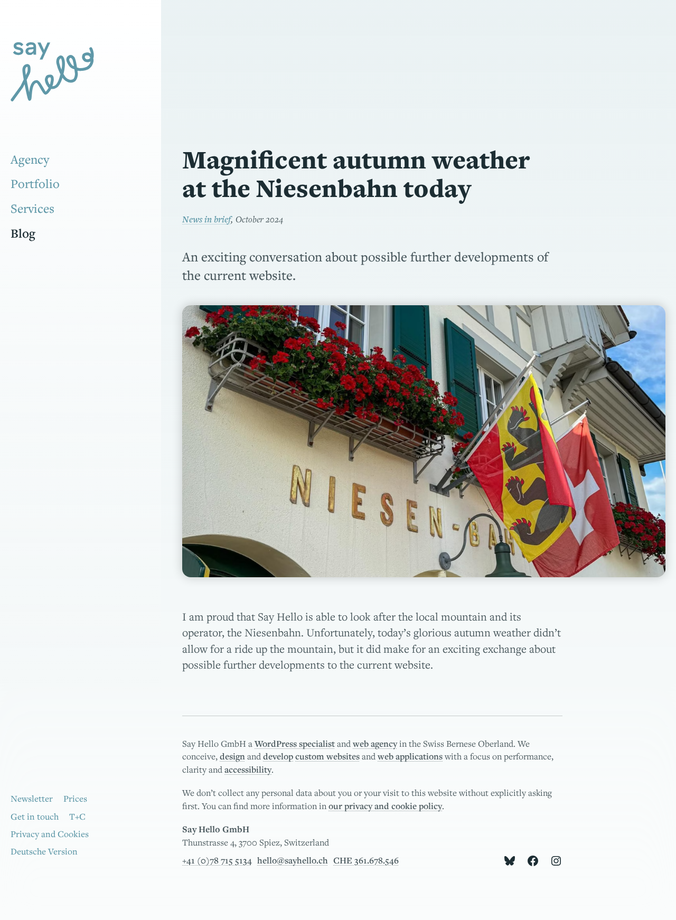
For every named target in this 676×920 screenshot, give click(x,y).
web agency (375, 743)
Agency (30, 159)
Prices (75, 798)
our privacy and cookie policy (385, 806)
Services (32, 208)
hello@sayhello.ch (292, 860)
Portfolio (35, 183)
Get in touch (35, 816)
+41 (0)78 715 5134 (217, 860)
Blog (23, 233)
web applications (410, 756)
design (232, 756)
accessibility (247, 769)
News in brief (206, 219)
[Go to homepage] (74, 74)
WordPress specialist (295, 743)
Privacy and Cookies (50, 834)
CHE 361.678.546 (366, 860)
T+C (77, 816)
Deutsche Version (44, 851)
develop (278, 756)
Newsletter (32, 798)
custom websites (327, 756)
